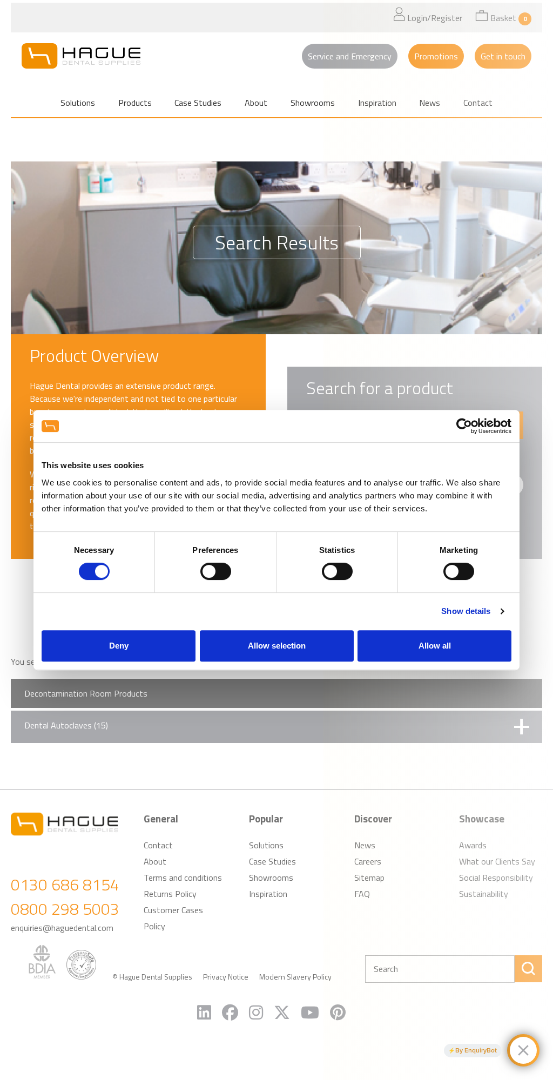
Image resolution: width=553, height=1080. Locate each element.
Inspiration (268, 893)
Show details (465, 611)
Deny (119, 645)
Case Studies (197, 102)
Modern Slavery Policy (295, 976)
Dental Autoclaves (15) (66, 725)
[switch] (215, 571)
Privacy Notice (225, 976)
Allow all (435, 645)
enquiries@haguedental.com (62, 927)
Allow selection (277, 645)
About (256, 102)
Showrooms (313, 102)
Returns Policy (170, 893)
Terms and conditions (183, 877)
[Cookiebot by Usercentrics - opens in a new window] (464, 426)
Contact (158, 845)
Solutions (77, 102)
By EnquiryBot (476, 1050)
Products (135, 102)
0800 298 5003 (65, 908)
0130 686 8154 (65, 884)
